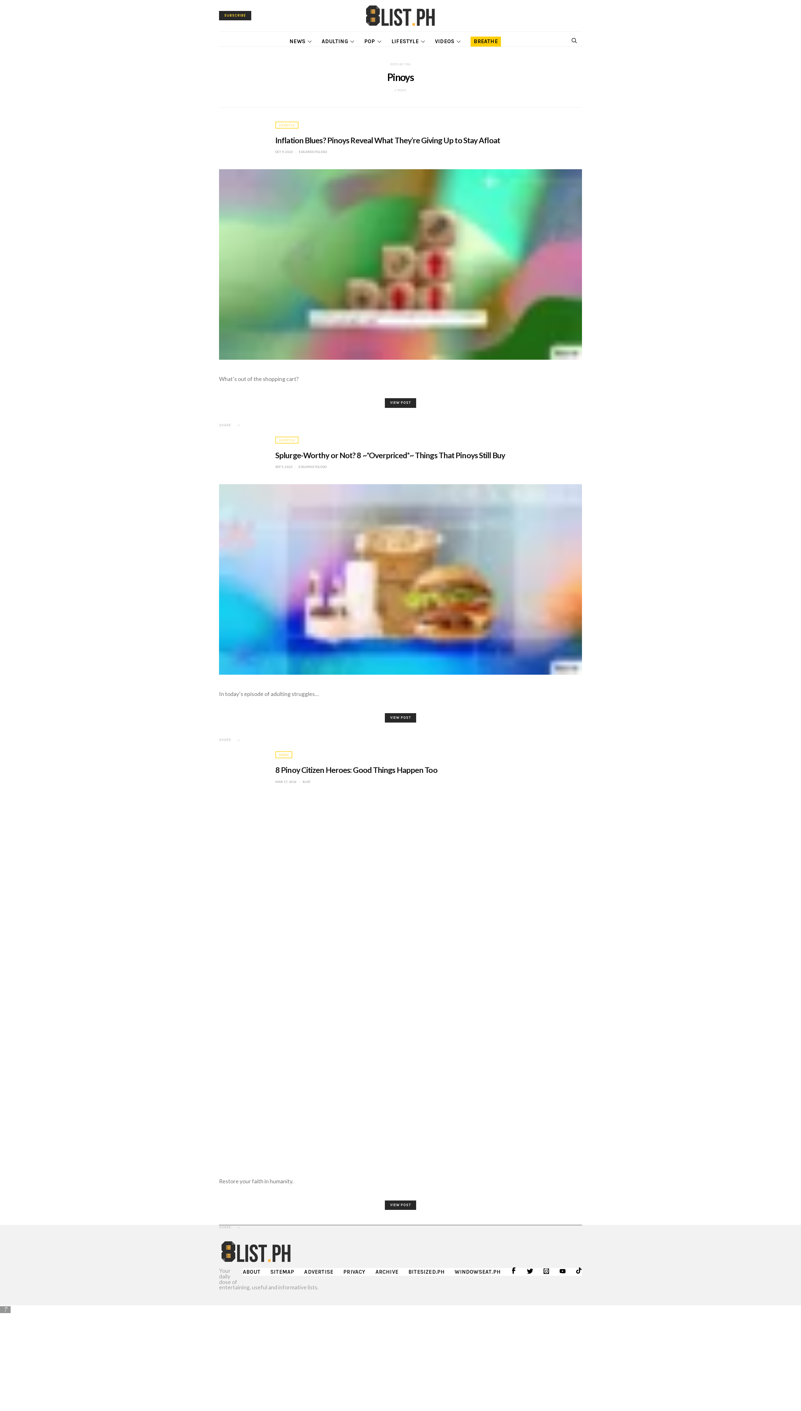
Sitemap (282, 1272)
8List (307, 782)
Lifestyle (405, 41)
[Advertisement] (400, 1358)
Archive (386, 1272)
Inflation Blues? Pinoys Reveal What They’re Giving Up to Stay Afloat (387, 140)
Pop (369, 41)
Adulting (335, 41)
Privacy (354, 1272)
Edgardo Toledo (313, 152)
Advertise (318, 1272)
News (297, 41)
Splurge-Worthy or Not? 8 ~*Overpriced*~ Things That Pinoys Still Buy (390, 455)
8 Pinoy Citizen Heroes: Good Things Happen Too (356, 769)
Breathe (485, 41)
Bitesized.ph (426, 1272)
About (251, 1272)
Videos (444, 41)
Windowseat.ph (478, 1272)
